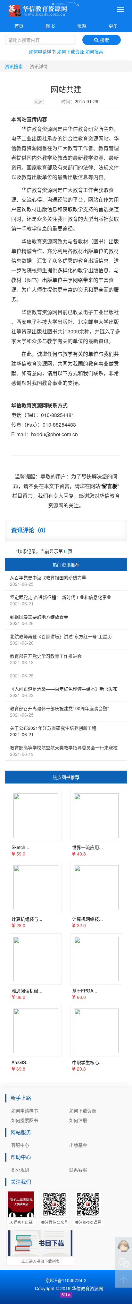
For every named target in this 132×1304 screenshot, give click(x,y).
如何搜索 (94, 51)
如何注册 (78, 1120)
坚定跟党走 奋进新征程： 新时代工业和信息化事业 (60, 600)
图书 (50, 26)
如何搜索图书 (24, 1120)
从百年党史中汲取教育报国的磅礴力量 (48, 580)
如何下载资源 (70, 51)
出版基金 (78, 1145)
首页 (18, 26)
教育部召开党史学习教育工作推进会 (46, 659)
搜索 (104, 40)
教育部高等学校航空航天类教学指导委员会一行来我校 (64, 750)
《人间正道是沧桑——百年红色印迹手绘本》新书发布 (64, 691)
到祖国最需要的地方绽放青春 (39, 619)
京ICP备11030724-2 (66, 1280)
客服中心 (20, 1145)
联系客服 (78, 1169)
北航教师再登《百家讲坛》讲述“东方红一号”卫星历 (61, 639)
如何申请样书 (42, 51)
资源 (81, 26)
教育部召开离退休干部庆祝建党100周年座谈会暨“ (59, 711)
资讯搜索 (14, 66)
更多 (113, 26)
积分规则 (20, 1169)
